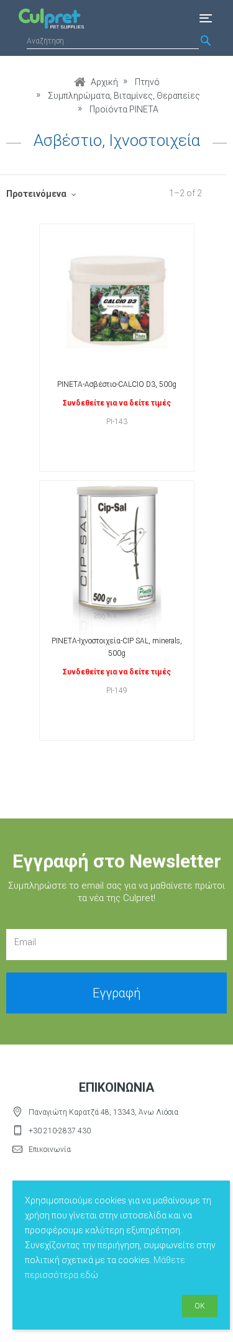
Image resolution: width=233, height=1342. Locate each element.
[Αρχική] (48, 18)
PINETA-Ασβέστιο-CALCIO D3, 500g (116, 384)
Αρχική (104, 82)
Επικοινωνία (50, 1149)
